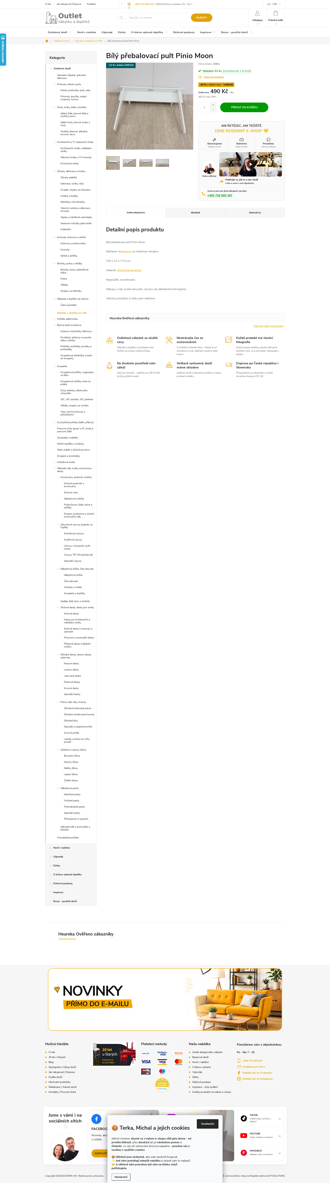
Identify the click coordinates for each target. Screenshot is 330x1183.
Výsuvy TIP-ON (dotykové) (78, 554)
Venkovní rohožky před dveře (76, 223)
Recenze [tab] (195, 212)
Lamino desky (71, 669)
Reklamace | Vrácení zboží (62, 1087)
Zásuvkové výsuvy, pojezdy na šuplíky (76, 526)
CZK (275, 4)
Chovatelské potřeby (68, 837)
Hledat (201, 18)
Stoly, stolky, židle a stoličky (71, 107)
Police (63, 278)
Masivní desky (71, 663)
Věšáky (64, 284)
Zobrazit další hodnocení (268, 326)
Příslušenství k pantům (76, 819)
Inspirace (58, 892)
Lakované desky (72, 676)
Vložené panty (71, 800)
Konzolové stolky (69, 163)
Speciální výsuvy (72, 561)
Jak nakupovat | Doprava (69, 4)
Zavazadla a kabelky (67, 437)
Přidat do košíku (244, 107)
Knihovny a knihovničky (73, 243)
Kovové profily (71, 732)
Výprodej (58, 856)
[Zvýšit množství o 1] (213, 105)
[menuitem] (60, 32)
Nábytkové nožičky (74, 498)
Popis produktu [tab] (136, 212)
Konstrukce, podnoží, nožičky (76, 477)
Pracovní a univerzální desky (79, 637)
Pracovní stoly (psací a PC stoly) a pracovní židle (75, 430)
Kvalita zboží (55, 1077)
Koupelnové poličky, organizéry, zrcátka (77, 374)
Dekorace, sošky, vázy (72, 183)
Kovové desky (71, 688)
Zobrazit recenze (67, 938)
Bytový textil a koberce (69, 325)
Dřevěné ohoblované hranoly (79, 714)
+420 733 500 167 (144, 4)
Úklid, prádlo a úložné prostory (73, 449)
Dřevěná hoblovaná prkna (77, 708)
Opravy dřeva (71, 762)
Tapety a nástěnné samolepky (76, 217)
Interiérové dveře (66, 462)
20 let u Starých (57, 1057)
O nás (48, 4)
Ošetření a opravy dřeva (73, 749)
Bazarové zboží (200, 1057)
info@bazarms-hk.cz (253, 1066)
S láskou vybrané (201, 1067)
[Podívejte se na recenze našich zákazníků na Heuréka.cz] (162, 1085)
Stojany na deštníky (70, 291)
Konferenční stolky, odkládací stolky (75, 150)
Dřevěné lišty (71, 720)
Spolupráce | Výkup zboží (62, 1067)
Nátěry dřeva (71, 768)
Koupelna (62, 366)
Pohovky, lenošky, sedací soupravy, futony (73, 98)
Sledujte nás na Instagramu (257, 1078)
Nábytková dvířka (73, 575)
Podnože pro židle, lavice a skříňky (78, 506)
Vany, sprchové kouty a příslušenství (72, 413)
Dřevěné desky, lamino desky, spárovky (75, 656)
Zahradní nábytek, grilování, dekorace (71, 77)
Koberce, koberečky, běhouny (76, 331)
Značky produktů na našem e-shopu (211, 1092)
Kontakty (91, 4)
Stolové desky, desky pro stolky (77, 607)
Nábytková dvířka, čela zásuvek (77, 568)
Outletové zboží (62, 68)
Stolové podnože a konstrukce (74, 485)
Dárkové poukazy (63, 883)
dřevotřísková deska (129, 270)
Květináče (65, 229)
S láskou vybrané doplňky (67, 874)
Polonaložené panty (74, 806)
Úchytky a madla (73, 587)
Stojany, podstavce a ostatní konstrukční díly (79, 515)
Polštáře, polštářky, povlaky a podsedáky (75, 348)
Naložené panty (72, 794)
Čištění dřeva (71, 780)
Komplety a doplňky (74, 593)
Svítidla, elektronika (67, 319)
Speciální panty (72, 813)
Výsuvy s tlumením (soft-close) (77, 547)
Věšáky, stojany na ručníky (74, 405)
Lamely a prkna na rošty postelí (77, 740)
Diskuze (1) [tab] (255, 212)
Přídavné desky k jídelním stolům (77, 645)
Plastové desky (72, 682)
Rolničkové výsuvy (74, 533)
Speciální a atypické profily (78, 726)
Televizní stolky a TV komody (75, 157)
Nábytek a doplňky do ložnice (72, 299)
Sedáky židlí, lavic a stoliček (75, 601)
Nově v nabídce (61, 847)
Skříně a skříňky (68, 255)
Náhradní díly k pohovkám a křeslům (75, 828)
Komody (64, 249)
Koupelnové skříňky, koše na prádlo (75, 383)
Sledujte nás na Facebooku (257, 1072)
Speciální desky (72, 694)
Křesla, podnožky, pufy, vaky (75, 90)
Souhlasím (207, 1124)
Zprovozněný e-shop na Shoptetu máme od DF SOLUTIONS (255, 1176)
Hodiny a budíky (69, 196)
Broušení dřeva (72, 755)
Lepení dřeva (71, 774)
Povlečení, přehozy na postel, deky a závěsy (75, 339)
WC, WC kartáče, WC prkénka (76, 399)
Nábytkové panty (69, 788)
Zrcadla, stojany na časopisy (75, 189)
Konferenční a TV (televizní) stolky (75, 142)
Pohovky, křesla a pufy (69, 84)
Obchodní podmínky (59, 1082)
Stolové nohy (71, 492)
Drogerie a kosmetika (68, 456)
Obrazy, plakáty (68, 177)
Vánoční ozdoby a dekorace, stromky (75, 210)
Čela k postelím (68, 305)
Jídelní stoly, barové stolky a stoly (75, 124)
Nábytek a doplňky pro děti (72, 313)
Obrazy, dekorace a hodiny (71, 171)
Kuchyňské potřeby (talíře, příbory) (75, 422)
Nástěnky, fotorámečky (72, 202)
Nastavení (121, 1177)
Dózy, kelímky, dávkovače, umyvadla (74, 392)
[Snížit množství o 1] (213, 109)
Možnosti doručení (214, 77)
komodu (126, 251)
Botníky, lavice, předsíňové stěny (74, 271)
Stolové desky (71, 613)
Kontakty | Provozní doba (62, 1092)
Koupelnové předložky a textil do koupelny (76, 357)
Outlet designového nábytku (207, 1052)
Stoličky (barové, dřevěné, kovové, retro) (74, 133)
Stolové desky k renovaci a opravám (78, 630)
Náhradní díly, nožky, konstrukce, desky (74, 470)
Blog (51, 1062)
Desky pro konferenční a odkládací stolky (77, 621)
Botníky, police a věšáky (69, 263)
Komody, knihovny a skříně (71, 237)
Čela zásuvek (71, 581)
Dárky (56, 865)
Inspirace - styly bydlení (205, 1087)
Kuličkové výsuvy (73, 539)
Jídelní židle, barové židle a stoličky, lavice (74, 115)
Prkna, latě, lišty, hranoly (73, 702)
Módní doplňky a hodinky (70, 443)
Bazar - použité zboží (65, 901)
